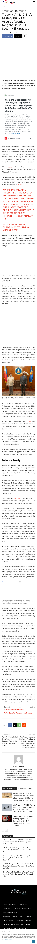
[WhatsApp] (19, 725)
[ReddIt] (24, 725)
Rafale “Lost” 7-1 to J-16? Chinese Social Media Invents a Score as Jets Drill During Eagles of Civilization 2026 (18, 842)
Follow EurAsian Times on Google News (18, 713)
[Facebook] (10, 725)
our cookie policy (7, 939)
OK (33, 941)
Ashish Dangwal (8, 32)
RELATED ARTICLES (9, 788)
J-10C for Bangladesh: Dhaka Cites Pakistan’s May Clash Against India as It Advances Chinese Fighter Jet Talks (18, 866)
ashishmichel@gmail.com (15, 709)
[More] (24, 36)
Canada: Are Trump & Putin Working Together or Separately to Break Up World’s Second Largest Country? (23, 820)
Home (3, 7)
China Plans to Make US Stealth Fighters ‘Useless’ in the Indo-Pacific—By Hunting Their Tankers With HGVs (18, 874)
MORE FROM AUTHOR (25, 788)
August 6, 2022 (10, 230)
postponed (17, 498)
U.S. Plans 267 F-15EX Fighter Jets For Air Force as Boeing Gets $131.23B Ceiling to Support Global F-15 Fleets (18, 850)
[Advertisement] (18, 59)
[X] (15, 725)
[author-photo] (18, 764)
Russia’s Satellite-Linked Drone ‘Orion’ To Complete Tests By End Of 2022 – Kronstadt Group (10, 741)
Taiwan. (20, 185)
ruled (29, 421)
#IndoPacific (10, 213)
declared (11, 167)
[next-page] (6, 830)
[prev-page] (3, 830)
